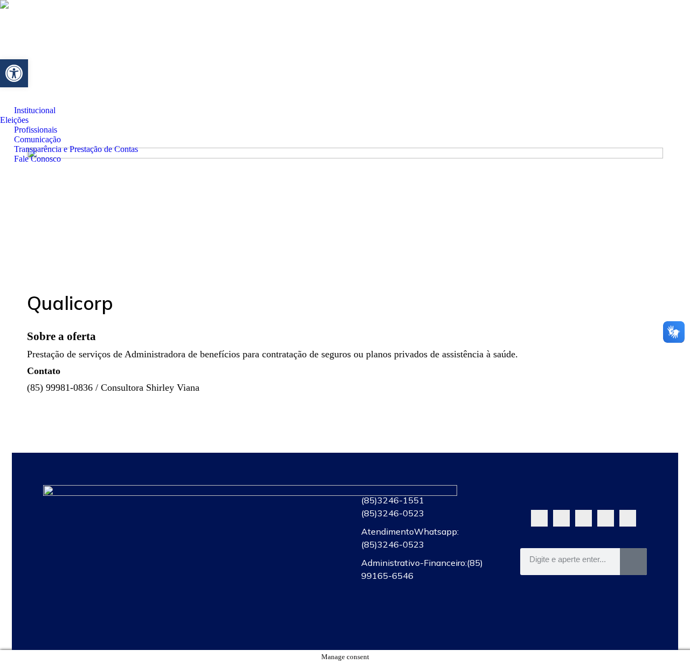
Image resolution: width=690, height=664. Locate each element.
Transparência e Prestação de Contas (265, 596)
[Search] (633, 561)
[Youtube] (583, 518)
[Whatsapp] (539, 518)
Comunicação (265, 571)
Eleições (265, 522)
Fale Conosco (265, 621)
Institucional (265, 497)
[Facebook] (561, 518)
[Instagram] (605, 518)
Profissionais (265, 547)
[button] (14, 73)
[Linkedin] (627, 518)
